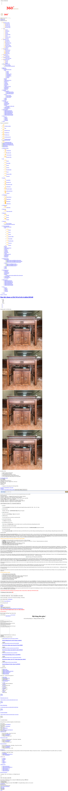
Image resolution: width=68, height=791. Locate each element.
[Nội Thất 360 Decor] (9, 11)
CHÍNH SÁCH (2, 764)
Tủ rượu (5, 249)
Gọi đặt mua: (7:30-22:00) (6, 487)
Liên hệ (3, 121)
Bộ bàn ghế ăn (6, 259)
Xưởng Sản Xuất (3, 731)
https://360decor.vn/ (7, 601)
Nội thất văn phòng (5, 148)
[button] (2, 783)
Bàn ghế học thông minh (10, 106)
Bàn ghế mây (6, 87)
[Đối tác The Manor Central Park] (7, 671)
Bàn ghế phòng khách (7, 69)
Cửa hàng (5, 118)
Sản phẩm (4, 759)
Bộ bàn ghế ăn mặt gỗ (9, 93)
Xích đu (5, 85)
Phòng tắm (4, 209)
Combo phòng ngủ (7, 277)
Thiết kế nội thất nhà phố (8, 113)
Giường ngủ (6, 101)
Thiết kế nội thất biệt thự (8, 110)
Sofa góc (7, 77)
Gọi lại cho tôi (13, 614)
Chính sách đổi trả (5, 768)
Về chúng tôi (2, 749)
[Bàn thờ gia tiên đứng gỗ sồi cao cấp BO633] (9, 652)
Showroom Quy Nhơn (3, 737)
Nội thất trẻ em (4, 205)
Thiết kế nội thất (5, 109)
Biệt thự (5, 116)
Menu (6, 677)
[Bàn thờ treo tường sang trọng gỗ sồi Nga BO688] (10, 643)
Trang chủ (4, 67)
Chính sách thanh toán (5, 766)
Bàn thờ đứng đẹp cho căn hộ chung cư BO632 (12, 640)
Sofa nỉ (7, 72)
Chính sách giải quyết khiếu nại (7, 767)
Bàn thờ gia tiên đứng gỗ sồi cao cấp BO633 (11, 654)
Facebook (8, 680)
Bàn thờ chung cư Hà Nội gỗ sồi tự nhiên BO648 (16, 297)
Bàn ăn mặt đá (8, 95)
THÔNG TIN (2, 756)
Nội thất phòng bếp (5, 258)
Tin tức (3, 761)
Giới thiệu (4, 758)
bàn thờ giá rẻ (15, 608)
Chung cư (6, 117)
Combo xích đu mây (7, 86)
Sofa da (7, 71)
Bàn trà (5, 79)
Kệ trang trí (6, 89)
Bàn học (5, 105)
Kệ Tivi (5, 78)
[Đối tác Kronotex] (5, 670)
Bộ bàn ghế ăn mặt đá (9, 91)
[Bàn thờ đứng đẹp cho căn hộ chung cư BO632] (10, 638)
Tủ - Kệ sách (6, 108)
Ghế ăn (5, 98)
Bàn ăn (5, 94)
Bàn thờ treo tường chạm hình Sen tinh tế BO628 (12, 649)
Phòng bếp (4, 90)
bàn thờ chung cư (20, 608)
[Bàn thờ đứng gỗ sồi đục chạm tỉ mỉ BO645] (9, 662)
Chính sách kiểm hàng (5, 769)
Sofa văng (8, 76)
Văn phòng (6, 120)
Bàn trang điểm (6, 103)
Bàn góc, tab (6, 81)
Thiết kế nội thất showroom (8, 114)
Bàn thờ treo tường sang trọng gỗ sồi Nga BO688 (12, 645)
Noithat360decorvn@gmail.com (8, 729)
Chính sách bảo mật (5, 770)
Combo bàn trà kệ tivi (7, 80)
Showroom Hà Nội (3, 743)
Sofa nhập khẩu (8, 75)
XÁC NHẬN (2, 789)
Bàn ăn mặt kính (9, 96)
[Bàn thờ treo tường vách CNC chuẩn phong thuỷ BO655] (11, 657)
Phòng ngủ (4, 100)
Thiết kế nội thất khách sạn (8, 112)
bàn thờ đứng (4, 608)
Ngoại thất (4, 221)
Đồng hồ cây (6, 88)
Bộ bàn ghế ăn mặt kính (10, 92)
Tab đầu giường (6, 276)
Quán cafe (6, 119)
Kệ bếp (5, 99)
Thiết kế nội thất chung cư (8, 111)
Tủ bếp (5, 267)
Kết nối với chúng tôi (3, 772)
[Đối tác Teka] (4, 669)
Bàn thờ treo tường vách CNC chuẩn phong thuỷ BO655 (14, 659)
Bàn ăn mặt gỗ (8, 97)
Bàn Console (6, 84)
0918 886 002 (8, 615)
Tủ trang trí (6, 250)
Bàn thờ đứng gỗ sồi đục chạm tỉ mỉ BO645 (11, 664)
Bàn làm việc (6, 104)
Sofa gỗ (7, 73)
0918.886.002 (2, 19)
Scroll (1, 790)
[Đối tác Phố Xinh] (5, 673)
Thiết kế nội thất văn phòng (8, 285)
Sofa (5, 70)
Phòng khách (4, 68)
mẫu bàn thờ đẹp (9, 608)
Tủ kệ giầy (6, 83)
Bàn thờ (5, 294)
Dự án (3, 286)
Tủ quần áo (6, 102)
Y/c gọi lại (8, 678)
